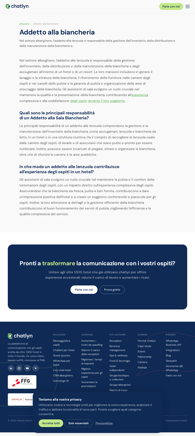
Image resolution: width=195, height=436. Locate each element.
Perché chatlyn (147, 340)
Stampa (142, 367)
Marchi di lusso (118, 390)
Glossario (24, 23)
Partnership (144, 356)
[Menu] (187, 6)
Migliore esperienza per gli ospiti (91, 372)
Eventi (141, 351)
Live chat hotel (62, 370)
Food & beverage (119, 360)
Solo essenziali (78, 423)
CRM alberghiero (63, 375)
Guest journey (61, 355)
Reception (115, 340)
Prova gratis (112, 290)
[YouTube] (27, 368)
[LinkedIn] (11, 368)
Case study (144, 346)
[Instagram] (19, 368)
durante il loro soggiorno (106, 101)
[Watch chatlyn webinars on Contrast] (35, 368)
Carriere (142, 362)
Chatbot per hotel (63, 350)
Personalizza (104, 423)
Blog (168, 355)
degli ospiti (78, 101)
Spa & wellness (118, 355)
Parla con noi (171, 6)
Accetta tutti (51, 423)
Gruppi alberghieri (120, 384)
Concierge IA (61, 380)
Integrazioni (173, 350)
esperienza (139, 95)
